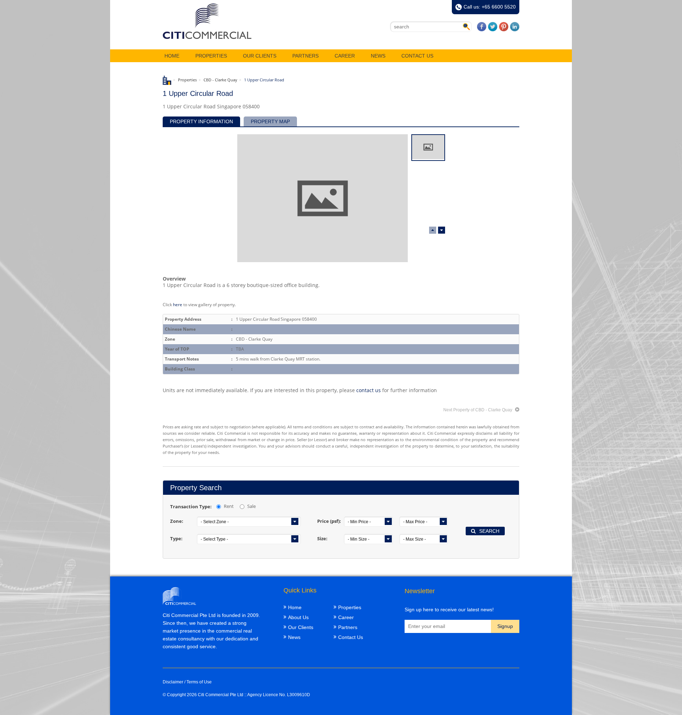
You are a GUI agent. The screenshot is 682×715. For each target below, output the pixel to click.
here (177, 304)
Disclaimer (173, 681)
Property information (201, 121)
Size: (322, 538)
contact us (368, 390)
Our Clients (259, 56)
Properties (211, 56)
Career (345, 56)
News (378, 56)
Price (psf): (329, 521)
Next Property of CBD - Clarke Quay (478, 409)
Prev (441, 230)
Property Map (270, 121)
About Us (298, 617)
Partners (305, 56)
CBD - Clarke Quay (220, 79)
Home (171, 56)
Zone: (176, 521)
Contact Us (417, 56)
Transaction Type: (191, 506)
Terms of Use (199, 681)
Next (432, 230)
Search (489, 531)
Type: (176, 538)
